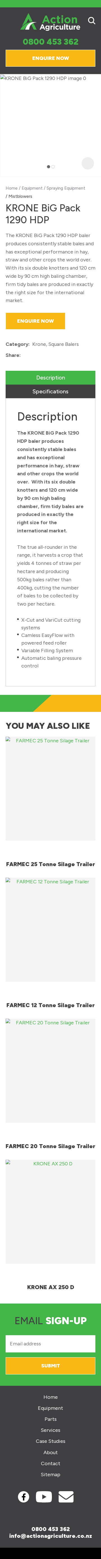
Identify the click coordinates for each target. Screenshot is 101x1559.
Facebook (23, 1496)
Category (17, 344)
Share (12, 355)
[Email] (40, 355)
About (50, 1453)
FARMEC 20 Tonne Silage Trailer (50, 1146)
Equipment (32, 188)
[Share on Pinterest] (49, 355)
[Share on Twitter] (32, 355)
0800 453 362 (51, 42)
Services (50, 1430)
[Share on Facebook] (24, 355)
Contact (50, 1464)
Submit (50, 1366)
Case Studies (50, 1441)
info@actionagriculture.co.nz (50, 1535)
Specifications (50, 391)
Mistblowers (20, 196)
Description (50, 377)
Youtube (44, 1496)
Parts (51, 1419)
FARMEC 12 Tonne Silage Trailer (50, 1005)
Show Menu (9, 22)
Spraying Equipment (66, 188)
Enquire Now (50, 58)
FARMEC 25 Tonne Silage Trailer (50, 864)
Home (12, 188)
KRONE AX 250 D (50, 1287)
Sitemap (50, 1475)
